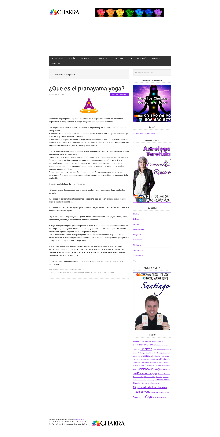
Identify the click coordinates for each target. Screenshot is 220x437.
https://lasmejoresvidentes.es (144, 133)
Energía (136, 224)
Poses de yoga (151, 365)
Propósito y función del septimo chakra (151, 377)
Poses (165, 362)
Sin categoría (138, 250)
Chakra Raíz (136, 349)
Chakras (136, 214)
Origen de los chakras (141, 362)
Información (65, 270)
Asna (158, 341)
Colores (136, 219)
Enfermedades (138, 229)
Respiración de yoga (106, 272)
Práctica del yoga (151, 380)
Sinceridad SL (79, 419)
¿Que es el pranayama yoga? (87, 88)
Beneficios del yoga (141, 344)
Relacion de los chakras (144, 382)
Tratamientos (75, 270)
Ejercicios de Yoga (156, 353)
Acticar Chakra (139, 341)
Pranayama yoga (90, 272)
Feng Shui (137, 234)
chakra (153, 344)
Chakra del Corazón (162, 345)
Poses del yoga (138, 365)
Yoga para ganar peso (159, 397)
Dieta (147, 353)
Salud (157, 383)
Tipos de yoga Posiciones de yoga (160, 392)
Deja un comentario (119, 94)
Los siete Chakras (155, 359)
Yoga (135, 260)
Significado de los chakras (150, 387)
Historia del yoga (144, 359)
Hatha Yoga (136, 359)
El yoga (138, 356)
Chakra (64, 12)
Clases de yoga (157, 349)
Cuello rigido (142, 353)
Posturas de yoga (147, 373)
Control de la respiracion (73, 272)
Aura (161, 341)
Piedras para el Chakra (156, 362)
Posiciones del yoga (149, 369)
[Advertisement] (110, 39)
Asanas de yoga (151, 341)
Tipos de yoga (141, 391)
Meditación (137, 245)
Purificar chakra (163, 379)
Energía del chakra (154, 356)
